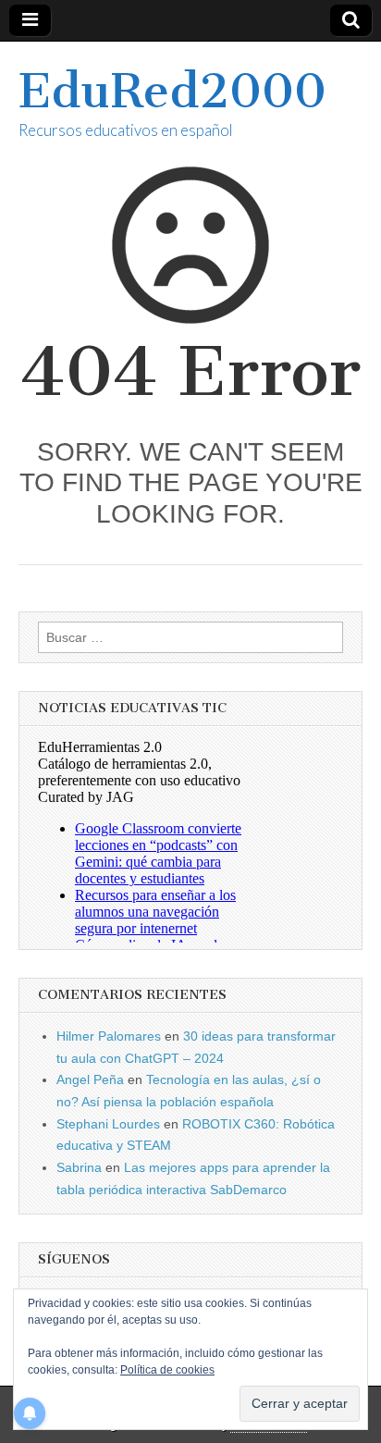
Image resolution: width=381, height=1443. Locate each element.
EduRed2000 (172, 91)
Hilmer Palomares (108, 1036)
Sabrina (79, 1167)
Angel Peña (90, 1079)
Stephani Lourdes (108, 1123)
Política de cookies (167, 1369)
